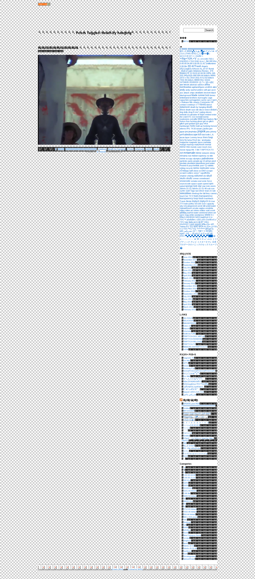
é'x (205, 226)
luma (189, 140)
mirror (183, 147)
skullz (189, 178)
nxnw (182, 158)
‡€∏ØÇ (209, 231)
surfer (182, 191)
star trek (206, 186)
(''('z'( (182, 53)
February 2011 (189, 281)
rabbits (148, 149)
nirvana (183, 155)
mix (188, 147)
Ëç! (191, 226)
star (200, 186)
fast (205, 119)
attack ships (189, 93)
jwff (181, 134)
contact (183, 105)
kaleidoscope (190, 134)
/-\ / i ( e (186, 428)
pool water (210, 163)
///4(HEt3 (184, 61)
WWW (207, 215)
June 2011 (187, 270)
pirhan (208, 161)
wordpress (199, 215)
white (191, 215)
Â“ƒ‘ (188, 226)
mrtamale (139, 149)
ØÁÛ (196, 226)
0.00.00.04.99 (186, 63)
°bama (183, 226)
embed (208, 114)
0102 (185, 456)
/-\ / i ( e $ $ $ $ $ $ (191, 425)
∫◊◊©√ (182, 236)
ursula (195, 208)
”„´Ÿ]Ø (199, 231)
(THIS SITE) (190, 53)
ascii (213, 90)
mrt (181, 153)
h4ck (206, 123)
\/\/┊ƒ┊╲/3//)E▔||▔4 (191, 374)
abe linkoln (184, 84)
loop (210, 137)
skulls (156, 149)
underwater (211, 206)
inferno (183, 128)
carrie (203, 100)
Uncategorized (190, 206)
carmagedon (194, 100)
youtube (191, 219)
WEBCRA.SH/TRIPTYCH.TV (195, 347)
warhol (190, 213)
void (207, 210)
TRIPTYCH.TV (189, 344)
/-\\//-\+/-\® (187, 433)
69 (201, 73)
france (183, 121)
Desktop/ (187, 522)
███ (210, 236)
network (205, 153)
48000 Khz (199, 80)
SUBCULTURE (189, 334)
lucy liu (183, 140)
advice (201, 84)
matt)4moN (199, 144)
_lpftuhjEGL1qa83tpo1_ (193, 387)
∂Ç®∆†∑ (196, 233)
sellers (190, 173)
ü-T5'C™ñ (186, 229)
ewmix (206, 117)
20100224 (193, 82)
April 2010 (187, 304)
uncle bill (201, 206)
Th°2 (191, 196)
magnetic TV (188, 358)
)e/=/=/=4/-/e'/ (186, 56)
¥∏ (212, 224)
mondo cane (196, 147)
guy (201, 123)
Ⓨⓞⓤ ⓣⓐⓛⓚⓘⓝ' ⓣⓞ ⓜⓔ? (197, 414)
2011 (197, 78)
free (188, 121)
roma (212, 168)
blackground (185, 95)
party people (193, 161)
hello (192, 126)
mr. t (193, 149)
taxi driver (199, 191)
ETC (189, 117)
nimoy (212, 153)
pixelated (191, 163)
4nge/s (205, 66)
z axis (198, 219)
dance (209, 105)
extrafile (193, 119)
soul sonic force (205, 181)
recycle (189, 168)
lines (205, 137)
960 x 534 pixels (190, 517)
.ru (198, 59)
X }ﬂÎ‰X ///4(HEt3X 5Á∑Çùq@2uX (197, 216)
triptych (195, 201)
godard (192, 123)
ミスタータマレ (204, 242)
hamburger (185, 126)
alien (215, 87)
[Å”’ (202, 222)
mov (210, 147)
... (184, 459)
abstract (193, 84)
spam (199, 184)
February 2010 (189, 310)
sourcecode (185, 184)
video (182, 210)
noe (189, 156)
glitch (182, 123)
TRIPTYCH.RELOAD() (192, 342)
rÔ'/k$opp (184, 171)
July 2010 (187, 296)
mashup (190, 144)
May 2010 (187, 302)
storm (213, 186)
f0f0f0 (200, 119)
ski (204, 176)
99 (204, 73)
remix (196, 168)
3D (189, 66)
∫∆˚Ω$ (209, 233)
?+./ (203, 82)
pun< (202, 165)
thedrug (195, 193)
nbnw (198, 153)
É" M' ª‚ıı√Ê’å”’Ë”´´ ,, (191, 389)
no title (210, 156)
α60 (181, 231)
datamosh (185, 107)
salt (191, 170)
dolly (186, 112)
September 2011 (190, 265)
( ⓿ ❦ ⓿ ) (205, 53)
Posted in (184, 165)
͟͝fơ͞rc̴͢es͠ (209, 229)
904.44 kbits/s (203, 75)
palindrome (207, 158)
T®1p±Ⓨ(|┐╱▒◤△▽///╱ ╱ (195, 417)
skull (209, 175)
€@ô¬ (182, 233)
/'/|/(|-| (211, 59)
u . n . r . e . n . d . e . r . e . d (196, 423)
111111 (207, 80)
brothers (193, 98)
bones (212, 95)
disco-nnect (204, 110)
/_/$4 (206, 61)
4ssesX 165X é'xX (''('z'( (193, 392)
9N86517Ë (184, 73)
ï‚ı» (212, 226)
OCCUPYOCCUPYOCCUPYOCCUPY (199, 371)
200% (185, 485)
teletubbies (186, 193)
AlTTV (185, 363)
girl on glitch (208, 121)
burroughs (202, 98)
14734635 (184, 82)
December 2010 (190, 286)
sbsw (195, 171)
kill (199, 134)
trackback (187, 551)
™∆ (187, 233)
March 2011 (188, 278)
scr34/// (202, 171)
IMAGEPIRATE (189, 323)
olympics (197, 158)
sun (212, 188)
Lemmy (193, 137)
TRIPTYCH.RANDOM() (193, 339)
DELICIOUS (188, 321)
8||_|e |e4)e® (189, 446)
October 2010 (189, 291)
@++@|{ (210, 82)
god (186, 123)
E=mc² (196, 112)
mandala (207, 142)
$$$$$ (61, 149)
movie (103, 152)
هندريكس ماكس (189, 394)
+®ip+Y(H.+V (188, 58)
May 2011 (187, 273)
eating (202, 112)
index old (187, 326)
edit (184, 525)
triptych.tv (205, 201)
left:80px (187, 530)
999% (213, 75)
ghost (199, 121)
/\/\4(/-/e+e (199, 61)
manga (183, 144)
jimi (186, 131)
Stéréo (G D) (186, 188)
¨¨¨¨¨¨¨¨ (185, 430)
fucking (193, 121)
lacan (182, 137)
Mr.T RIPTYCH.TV (205, 150)
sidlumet (198, 175)
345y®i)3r (188, 75)
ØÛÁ (201, 226)
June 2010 (188, 299)
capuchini (184, 100)
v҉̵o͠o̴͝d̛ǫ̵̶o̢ (183, 213)
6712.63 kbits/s (207, 78)
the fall (202, 193)
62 (199, 73)
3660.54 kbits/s (190, 496)
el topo (130, 149)
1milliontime (211, 63)
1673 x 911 (185, 78)
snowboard (204, 178)
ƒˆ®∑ (193, 229)
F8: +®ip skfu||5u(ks (191, 448)
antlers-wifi (202, 90)
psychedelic (194, 165)
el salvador (192, 114)
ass (181, 93)
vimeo (196, 210)
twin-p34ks (189, 204)
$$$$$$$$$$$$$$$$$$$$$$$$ (58, 47)
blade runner (198, 95)
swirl (188, 191)
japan (182, 131)
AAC (185, 520)
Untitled (186, 408)
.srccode (204, 59)
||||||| (192, 224)
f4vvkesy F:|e (189, 368)
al (206, 87)
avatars (199, 92)
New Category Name (192, 535)
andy (182, 89)
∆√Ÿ (202, 233)
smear (196, 178)
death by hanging (117, 149)
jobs (208, 131)
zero (203, 219)
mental (208, 144)
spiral (182, 186)
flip (215, 119)
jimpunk (186, 328)
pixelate (183, 163)
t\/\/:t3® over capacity (204, 204)
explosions (184, 119)
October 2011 (189, 262)
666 (195, 75)
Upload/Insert (186, 208)
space (194, 184)
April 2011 (187, 275)
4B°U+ (186, 41)
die (197, 110)
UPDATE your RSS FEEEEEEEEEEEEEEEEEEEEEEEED (198, 404)
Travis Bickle (186, 201)
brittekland (184, 98)
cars (209, 100)
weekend (203, 213)
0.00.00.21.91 (199, 63)
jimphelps (193, 131)
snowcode (185, 181)
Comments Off (206, 102)
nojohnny (202, 156)
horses (214, 126)
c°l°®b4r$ (201, 104)
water (196, 213)
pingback (187, 541)
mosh (204, 147)
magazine (184, 142)
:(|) (200, 82)
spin (211, 183)
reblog (182, 168)
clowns (196, 102)
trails (196, 196)
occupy (189, 158)
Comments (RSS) (135, 569)
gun (197, 123)
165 (213, 73)
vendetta (209, 208)
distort (213, 109)
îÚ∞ (209, 226)
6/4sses (196, 69)
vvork (212, 210)
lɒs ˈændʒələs (204, 140)
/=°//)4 (191, 61)
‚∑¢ (193, 231)
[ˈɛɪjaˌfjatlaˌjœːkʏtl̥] (192, 222)
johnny (213, 131)
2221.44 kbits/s (190, 491)
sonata (194, 181)
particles (183, 161)
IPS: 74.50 (191, 128)
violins (202, 210)
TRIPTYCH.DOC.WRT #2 (194, 336)
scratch (183, 173)
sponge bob (191, 186)
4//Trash (196, 66)
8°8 (211, 71)
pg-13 (202, 161)
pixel (214, 161)
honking (206, 126)
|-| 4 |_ (186, 451)
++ (193, 56)
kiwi (203, 134)
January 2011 (189, 283)
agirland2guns (198, 87)
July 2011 (187, 268)
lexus (200, 137)
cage (210, 98)
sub (209, 188)
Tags (192, 191)
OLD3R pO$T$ (190, 400)
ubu (181, 206)
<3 (216, 51)
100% (208, 73)
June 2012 (188, 257)
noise (195, 155)
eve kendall (197, 117)
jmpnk (202, 131)
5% (184, 504)
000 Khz (213, 61)
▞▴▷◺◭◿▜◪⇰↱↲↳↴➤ (203, 51)
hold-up (199, 126)
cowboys (102, 149)
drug (190, 112)
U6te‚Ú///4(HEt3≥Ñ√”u (192, 381)
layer (187, 137)
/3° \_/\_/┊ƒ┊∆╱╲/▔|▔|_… (194, 379)
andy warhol (191, 90)
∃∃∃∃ (189, 51)
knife (208, 134)
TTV (182, 204)
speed (206, 184)
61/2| (195, 73)
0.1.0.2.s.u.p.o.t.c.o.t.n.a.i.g (195, 453)
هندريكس (188, 231)
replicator (204, 168)
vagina (202, 208)
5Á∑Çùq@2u (186, 69)
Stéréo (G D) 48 (199, 188)
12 (191, 73)
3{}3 (185, 443)
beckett (207, 93)
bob (207, 95)
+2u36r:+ (199, 56)
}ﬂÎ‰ (203, 224)
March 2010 (188, 307)
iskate (199, 128)
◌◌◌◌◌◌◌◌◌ (188, 239)
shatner (183, 176)
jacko (206, 128)
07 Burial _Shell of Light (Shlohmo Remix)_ (197, 70)
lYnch (194, 140)
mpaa (188, 150)
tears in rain (210, 191)
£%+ (208, 224)
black (213, 93)
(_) (198, 53)
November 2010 (190, 289)
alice (209, 87)
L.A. (212, 134)
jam (210, 128)
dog (181, 112)
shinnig (190, 176)
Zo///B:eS (210, 219)
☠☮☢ (185, 349)
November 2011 (190, 260)
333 (181, 75)
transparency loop (189, 198)
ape (209, 90)
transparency (205, 196)
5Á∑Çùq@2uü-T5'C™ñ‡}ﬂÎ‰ (195, 384)
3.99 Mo (183, 66)
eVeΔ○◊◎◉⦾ (189, 420)
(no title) (186, 360)
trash (201, 198)
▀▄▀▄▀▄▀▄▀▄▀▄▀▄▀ (196, 236)
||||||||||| (198, 224)
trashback (208, 198)
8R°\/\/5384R (189, 411)
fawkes (210, 119)
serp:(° (197, 173)
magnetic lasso (196, 142)
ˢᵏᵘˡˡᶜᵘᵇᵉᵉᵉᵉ (201, 229)
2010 (192, 78)
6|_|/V (202, 69)
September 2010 (190, 294)
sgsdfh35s (205, 173)
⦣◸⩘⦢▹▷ (208, 239)
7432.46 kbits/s (187, 80)
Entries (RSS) (117, 569)
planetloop (200, 163)
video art (189, 210)
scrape (209, 171)
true (213, 201)
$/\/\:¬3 (183, 51)
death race (190, 110)
